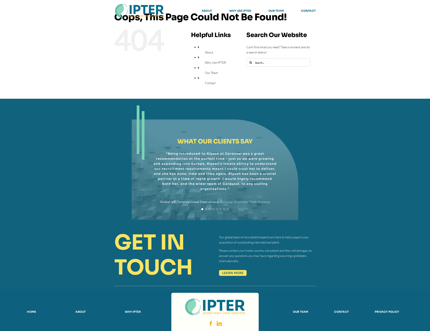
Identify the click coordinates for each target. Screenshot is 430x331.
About (209, 52)
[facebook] (210, 323)
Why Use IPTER (215, 62)
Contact (210, 83)
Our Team (211, 73)
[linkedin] (219, 323)
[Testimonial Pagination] (202, 201)
